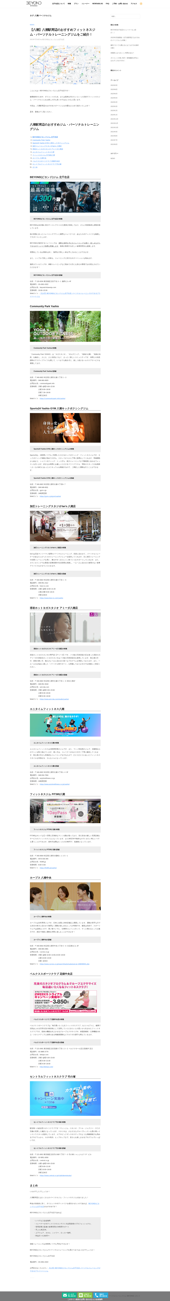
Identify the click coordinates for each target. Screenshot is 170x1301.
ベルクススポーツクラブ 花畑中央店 (46, 161)
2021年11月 (114, 123)
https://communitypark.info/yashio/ (52, 398)
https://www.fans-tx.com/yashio (51, 598)
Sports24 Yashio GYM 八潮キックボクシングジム (50, 143)
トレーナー (85, 3)
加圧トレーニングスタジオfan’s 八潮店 (47, 146)
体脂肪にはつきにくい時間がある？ (122, 53)
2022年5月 (114, 98)
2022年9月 (114, 85)
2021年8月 (114, 136)
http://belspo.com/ (46, 1067)
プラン (76, 3)
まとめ (34, 167)
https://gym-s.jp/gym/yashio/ (50, 496)
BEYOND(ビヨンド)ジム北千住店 (53, 39)
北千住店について (58, 3)
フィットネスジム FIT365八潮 (43, 155)
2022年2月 (114, 110)
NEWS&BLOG (97, 3)
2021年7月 (114, 140)
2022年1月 (114, 115)
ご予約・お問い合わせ (120, 3)
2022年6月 (114, 93)
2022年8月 (114, 89)
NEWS (32, 25)
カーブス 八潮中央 (39, 158)
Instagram (141, 4)
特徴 (69, 3)
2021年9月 (114, 132)
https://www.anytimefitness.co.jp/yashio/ (55, 784)
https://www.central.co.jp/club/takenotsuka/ (56, 1175)
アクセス (134, 3)
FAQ (107, 3)
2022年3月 (114, 106)
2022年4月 (114, 102)
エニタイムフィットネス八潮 (43, 152)
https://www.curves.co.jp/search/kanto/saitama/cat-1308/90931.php (64, 964)
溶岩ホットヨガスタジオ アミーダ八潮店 (47, 149)
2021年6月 (114, 144)
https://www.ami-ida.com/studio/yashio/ (54, 699)
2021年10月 (114, 127)
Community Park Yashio (41, 140)
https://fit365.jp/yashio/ (48, 868)
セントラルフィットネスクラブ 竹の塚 (46, 164)
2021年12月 (114, 119)
